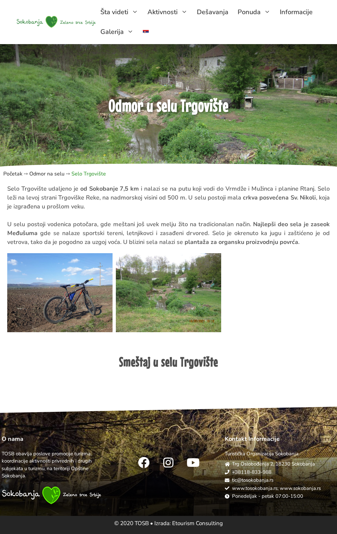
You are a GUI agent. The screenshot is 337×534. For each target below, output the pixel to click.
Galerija (112, 31)
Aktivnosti (162, 12)
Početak (12, 173)
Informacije (296, 12)
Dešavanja (212, 12)
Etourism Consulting (197, 523)
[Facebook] (143, 462)
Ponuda (249, 12)
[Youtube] (193, 462)
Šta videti (114, 12)
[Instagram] (168, 462)
